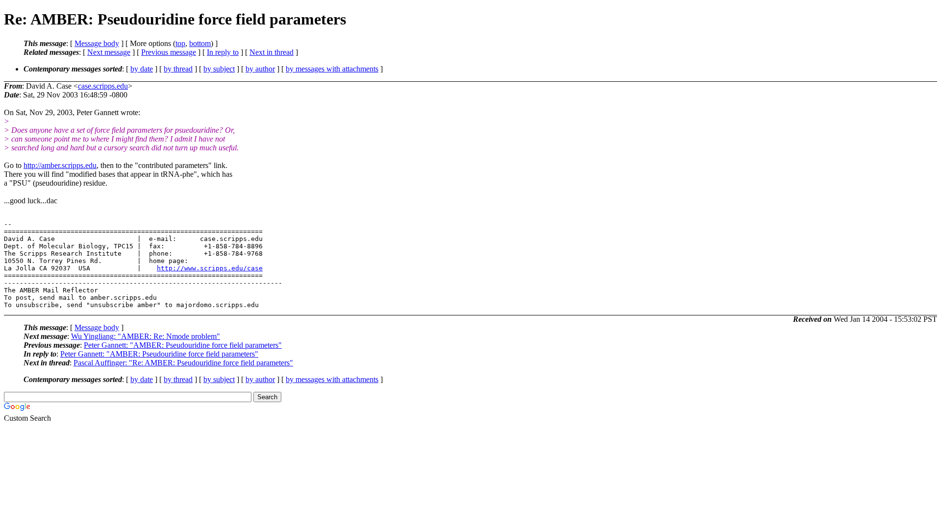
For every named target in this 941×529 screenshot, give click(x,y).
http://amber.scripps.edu (60, 165)
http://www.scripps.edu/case (210, 268)
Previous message (168, 52)
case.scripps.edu (103, 86)
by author (260, 69)
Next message (108, 52)
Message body (96, 43)
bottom (200, 43)
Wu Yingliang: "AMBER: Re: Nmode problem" (145, 336)
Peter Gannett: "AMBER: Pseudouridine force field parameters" (183, 345)
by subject (219, 69)
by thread (178, 69)
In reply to (223, 52)
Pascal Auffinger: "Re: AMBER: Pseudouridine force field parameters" (183, 363)
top (180, 43)
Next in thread (271, 52)
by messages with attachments (332, 69)
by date (141, 69)
